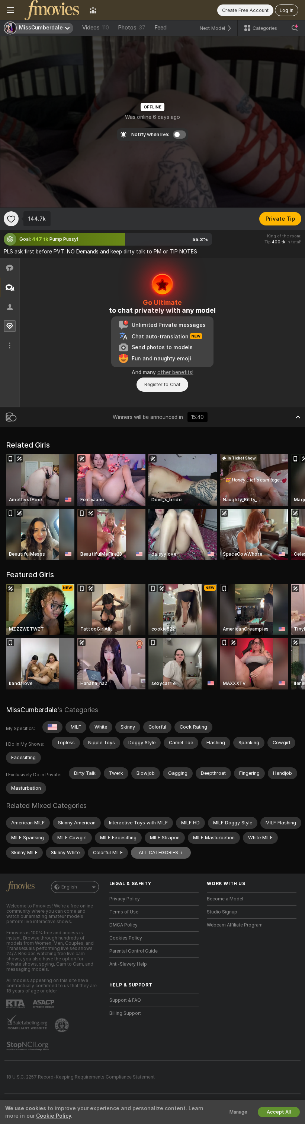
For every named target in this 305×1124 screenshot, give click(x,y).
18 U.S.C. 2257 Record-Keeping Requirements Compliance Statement (80, 1077)
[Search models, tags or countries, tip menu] (294, 28)
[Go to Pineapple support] (62, 1025)
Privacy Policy (124, 899)
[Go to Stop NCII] (28, 1046)
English (69, 887)
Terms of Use (123, 912)
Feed (160, 27)
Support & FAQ (125, 1000)
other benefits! (175, 372)
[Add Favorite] (11, 218)
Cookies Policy (125, 938)
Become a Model (225, 899)
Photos (131, 27)
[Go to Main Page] (52, 10)
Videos (95, 27)
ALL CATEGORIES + (161, 852)
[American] (52, 727)
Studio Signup (222, 912)
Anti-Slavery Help (128, 964)
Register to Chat (162, 384)
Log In (286, 10)
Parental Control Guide (133, 951)
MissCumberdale (31, 710)
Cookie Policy (53, 1116)
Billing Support (125, 1013)
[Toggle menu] (10, 10)
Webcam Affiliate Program (235, 925)
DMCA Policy (123, 925)
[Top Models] (93, 10)
